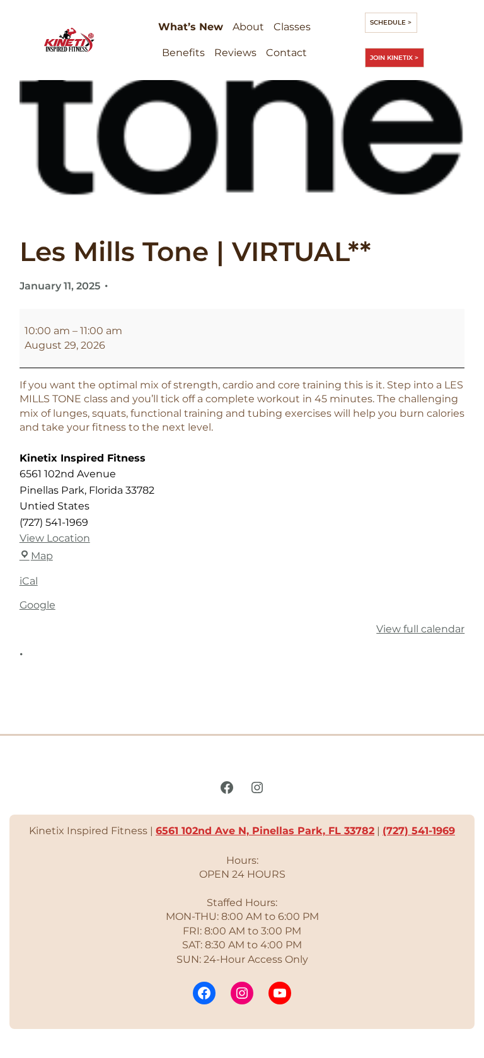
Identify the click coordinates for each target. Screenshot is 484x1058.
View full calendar (420, 629)
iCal (29, 581)
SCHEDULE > (391, 22)
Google (37, 605)
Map (42, 555)
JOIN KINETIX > (394, 58)
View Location (55, 538)
